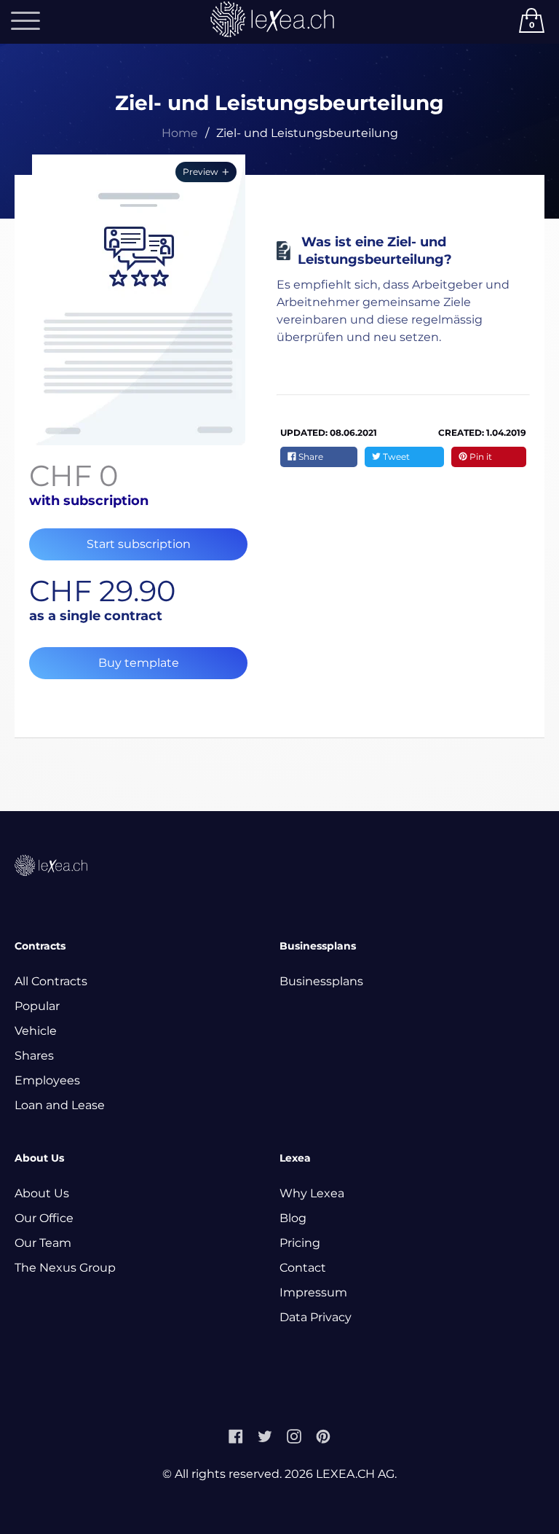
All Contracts (51, 981)
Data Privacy (316, 1317)
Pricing (300, 1243)
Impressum (313, 1292)
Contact (303, 1268)
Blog (293, 1218)
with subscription (88, 501)
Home (180, 133)
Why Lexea (312, 1193)
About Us (42, 1193)
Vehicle (36, 1031)
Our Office (44, 1218)
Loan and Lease (60, 1105)
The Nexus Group (65, 1268)
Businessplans (321, 981)
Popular (37, 1006)
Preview (200, 171)
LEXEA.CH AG (355, 1474)
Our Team (43, 1243)
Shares (34, 1056)
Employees (47, 1080)
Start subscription (139, 544)
